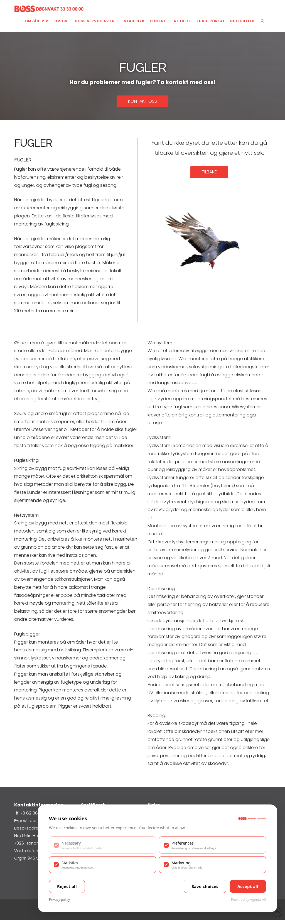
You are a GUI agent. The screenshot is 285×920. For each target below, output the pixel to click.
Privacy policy (59, 899)
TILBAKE (209, 172)
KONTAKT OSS (142, 101)
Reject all (67, 886)
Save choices (205, 886)
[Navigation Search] (262, 22)
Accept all (247, 886)
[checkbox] (102, 844)
